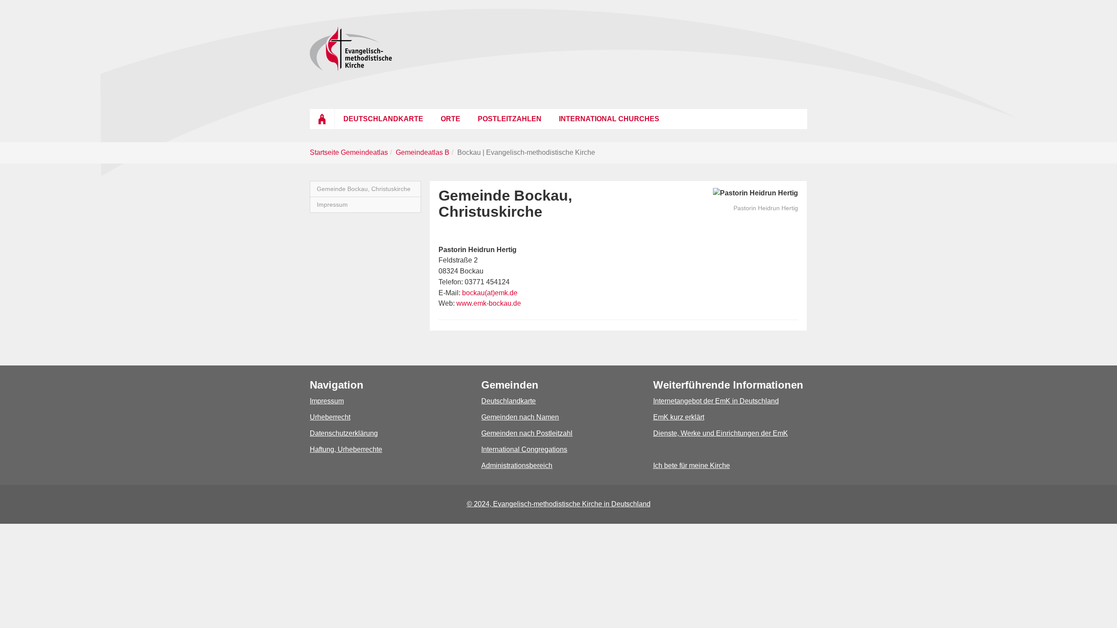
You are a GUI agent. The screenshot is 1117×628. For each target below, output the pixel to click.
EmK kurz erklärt (678, 417)
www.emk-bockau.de (488, 303)
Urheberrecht (330, 417)
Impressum (327, 401)
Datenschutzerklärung (344, 433)
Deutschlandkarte (508, 401)
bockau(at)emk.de (489, 293)
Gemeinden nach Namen (520, 417)
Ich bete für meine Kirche (691, 465)
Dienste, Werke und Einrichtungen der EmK (720, 433)
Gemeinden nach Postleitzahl (526, 433)
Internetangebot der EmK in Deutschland (716, 401)
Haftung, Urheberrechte (346, 449)
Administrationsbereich (516, 465)
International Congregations (524, 449)
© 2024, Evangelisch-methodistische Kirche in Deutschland (559, 504)
